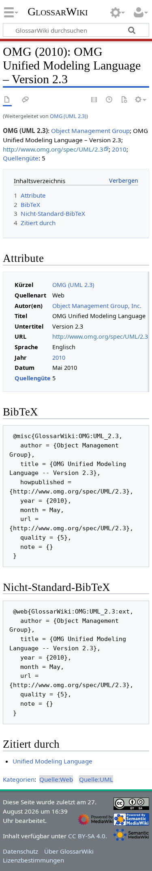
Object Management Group (90, 131)
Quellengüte (21, 158)
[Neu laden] (124, 100)
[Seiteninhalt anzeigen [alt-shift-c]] (7, 100)
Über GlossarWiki (69, 851)
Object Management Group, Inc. (96, 306)
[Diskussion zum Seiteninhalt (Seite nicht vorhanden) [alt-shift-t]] (25, 100)
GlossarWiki (58, 11)
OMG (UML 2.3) (68, 116)
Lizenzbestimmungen (33, 860)
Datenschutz (20, 851)
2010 (119, 149)
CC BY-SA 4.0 (86, 836)
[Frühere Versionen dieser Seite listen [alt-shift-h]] (109, 100)
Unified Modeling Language (52, 761)
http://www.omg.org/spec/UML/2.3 (53, 149)
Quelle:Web (56, 779)
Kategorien (18, 779)
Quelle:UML (96, 779)
